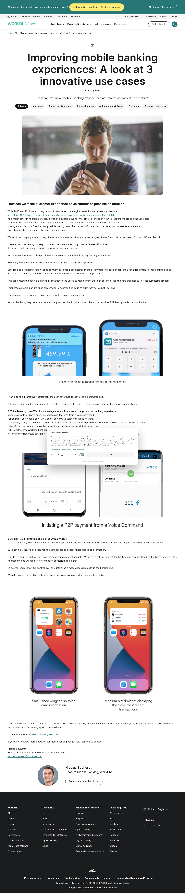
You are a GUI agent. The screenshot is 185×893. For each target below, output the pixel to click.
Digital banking (83, 840)
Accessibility (92, 878)
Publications (116, 829)
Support (164, 17)
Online (44, 818)
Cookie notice (72, 878)
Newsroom (151, 17)
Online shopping (85, 106)
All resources (116, 813)
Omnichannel (48, 824)
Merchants (57, 24)
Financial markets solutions (89, 851)
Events (113, 851)
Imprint (107, 878)
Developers (61, 17)
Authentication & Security (89, 835)
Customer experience (155, 106)
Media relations (16, 840)
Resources (120, 24)
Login (174, 17)
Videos (113, 846)
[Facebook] (149, 825)
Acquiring (80, 818)
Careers (48, 17)
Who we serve (103, 24)
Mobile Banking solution (45, 734)
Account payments (85, 824)
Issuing (79, 813)
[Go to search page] (174, 24)
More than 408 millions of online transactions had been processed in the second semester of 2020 (61, 215)
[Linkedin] (145, 825)
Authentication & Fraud (111, 106)
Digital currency (83, 846)
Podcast (114, 835)
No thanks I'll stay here (161, 7)
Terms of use (52, 878)
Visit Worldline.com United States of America (96, 7)
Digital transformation (60, 106)
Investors (75, 17)
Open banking (82, 829)
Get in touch (158, 24)
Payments (134, 106)
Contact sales (15, 851)
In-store (45, 813)
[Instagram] (159, 825)
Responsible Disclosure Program (134, 878)
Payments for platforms (54, 835)
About (11, 813)
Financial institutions (79, 24)
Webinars (114, 840)
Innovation (37, 106)
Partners (36, 17)
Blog (112, 818)
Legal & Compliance (18, 846)
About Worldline (132, 17)
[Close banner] (176, 7)
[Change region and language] (167, 809)
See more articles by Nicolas (83, 781)
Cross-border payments (54, 829)
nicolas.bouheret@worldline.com (25, 756)
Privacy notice (32, 878)
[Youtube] (154, 825)
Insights (114, 824)
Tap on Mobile (49, 840)
